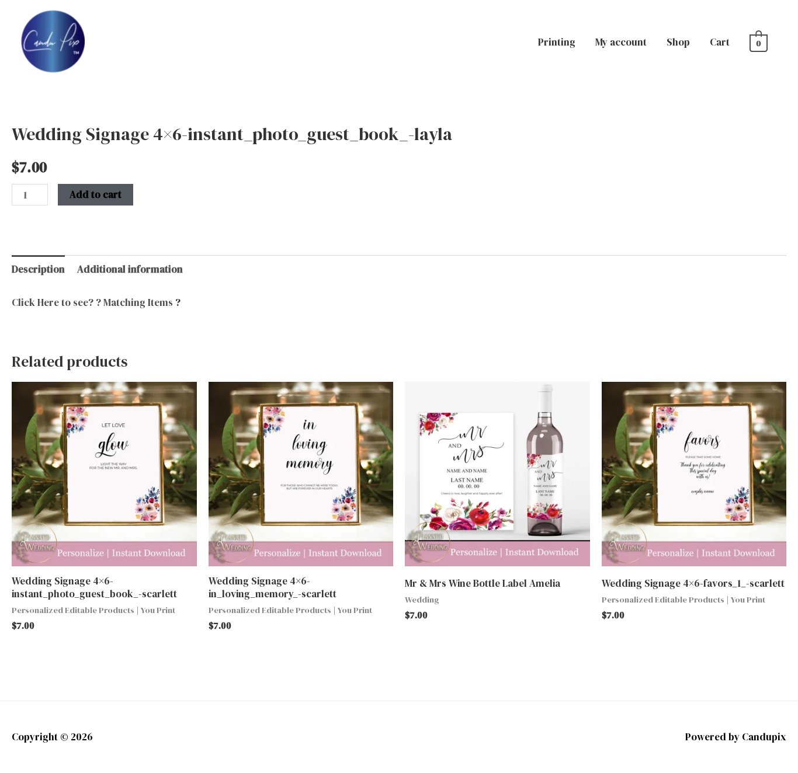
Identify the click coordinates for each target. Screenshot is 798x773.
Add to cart (96, 194)
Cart (720, 42)
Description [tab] (38, 269)
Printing (556, 42)
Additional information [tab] (130, 269)
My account (621, 42)
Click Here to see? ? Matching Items (92, 302)
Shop (678, 42)
